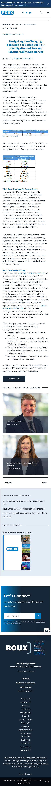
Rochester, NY (25, 747)
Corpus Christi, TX (25, 719)
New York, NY (25, 736)
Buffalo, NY (25, 706)
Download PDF (16, 553)
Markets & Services (25, 683)
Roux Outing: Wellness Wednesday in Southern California (25, 515)
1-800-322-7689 (28, 671)
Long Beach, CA (25, 733)
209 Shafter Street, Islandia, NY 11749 (25, 667)
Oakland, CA (25, 743)
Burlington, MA (25, 712)
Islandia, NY (25, 726)
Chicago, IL (25, 716)
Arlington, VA (25, 699)
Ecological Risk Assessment (31, 273)
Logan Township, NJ (25, 730)
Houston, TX (25, 723)
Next (44, 482)
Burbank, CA (25, 709)
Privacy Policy (40, 622)
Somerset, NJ (25, 750)
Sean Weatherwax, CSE (23, 58)
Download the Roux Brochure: (17, 542)
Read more (23, 5)
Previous (8, 482)
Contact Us (14, 379)
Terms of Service (12, 623)
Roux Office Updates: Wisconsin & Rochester (23, 508)
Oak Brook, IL (25, 740)
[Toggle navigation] (48, 12)
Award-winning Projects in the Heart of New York (23, 503)
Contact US (25, 687)
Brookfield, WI (25, 702)
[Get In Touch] (47, 630)
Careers (25, 678)
